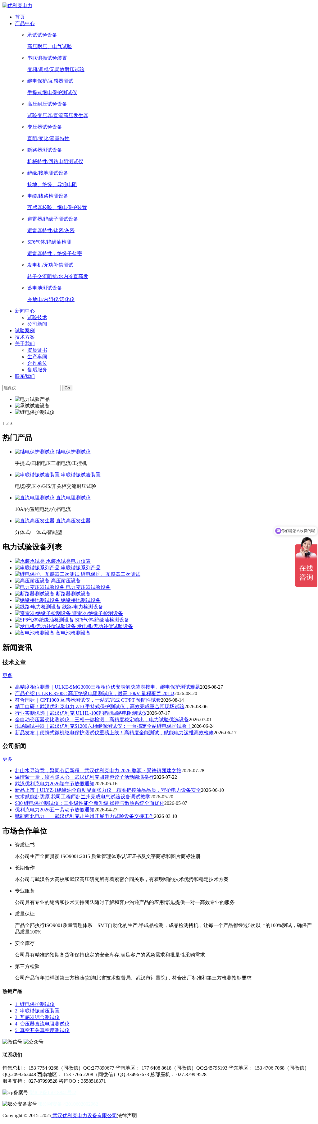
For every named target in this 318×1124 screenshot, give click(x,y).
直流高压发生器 (73, 520)
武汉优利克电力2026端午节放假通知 (54, 783)
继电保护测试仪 (73, 451)
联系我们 (25, 376)
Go (67, 388)
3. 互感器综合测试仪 (37, 1017)
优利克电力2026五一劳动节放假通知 (54, 809)
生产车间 (37, 356)
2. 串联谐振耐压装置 (37, 1010)
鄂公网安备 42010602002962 (67, 1104)
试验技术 (37, 317)
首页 (20, 17)
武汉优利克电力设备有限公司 (84, 1115)
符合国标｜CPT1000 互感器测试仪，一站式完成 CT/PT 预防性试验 (88, 700)
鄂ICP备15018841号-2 (53, 1092)
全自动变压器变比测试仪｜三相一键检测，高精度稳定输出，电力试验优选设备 (102, 719)
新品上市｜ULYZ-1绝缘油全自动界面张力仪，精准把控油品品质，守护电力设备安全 (108, 790)
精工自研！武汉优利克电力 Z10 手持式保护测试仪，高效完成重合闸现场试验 (99, 706)
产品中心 (25, 23)
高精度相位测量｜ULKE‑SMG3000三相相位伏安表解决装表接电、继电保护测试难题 (107, 687)
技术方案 (25, 337)
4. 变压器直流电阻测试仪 (42, 1023)
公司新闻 (37, 324)
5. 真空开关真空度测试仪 (42, 1030)
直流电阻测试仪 (73, 497)
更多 (7, 675)
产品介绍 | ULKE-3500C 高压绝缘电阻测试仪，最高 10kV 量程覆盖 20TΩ (94, 693)
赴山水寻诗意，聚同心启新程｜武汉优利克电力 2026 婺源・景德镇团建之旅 (98, 770)
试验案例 (25, 330)
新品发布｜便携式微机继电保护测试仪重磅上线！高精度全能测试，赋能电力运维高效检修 (114, 732)
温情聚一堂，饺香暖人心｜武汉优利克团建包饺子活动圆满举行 (84, 777)
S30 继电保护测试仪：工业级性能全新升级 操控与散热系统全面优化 (89, 803)
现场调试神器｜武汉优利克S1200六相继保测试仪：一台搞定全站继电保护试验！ (103, 726)
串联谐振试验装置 (81, 474)
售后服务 (37, 369)
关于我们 (25, 343)
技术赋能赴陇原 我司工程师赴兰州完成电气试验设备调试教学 (82, 796)
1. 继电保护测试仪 (35, 1004)
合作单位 (37, 363)
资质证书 (37, 350)
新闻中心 (25, 311)
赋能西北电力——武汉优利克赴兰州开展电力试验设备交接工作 (84, 816)
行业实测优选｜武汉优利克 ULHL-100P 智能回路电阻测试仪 (81, 713)
